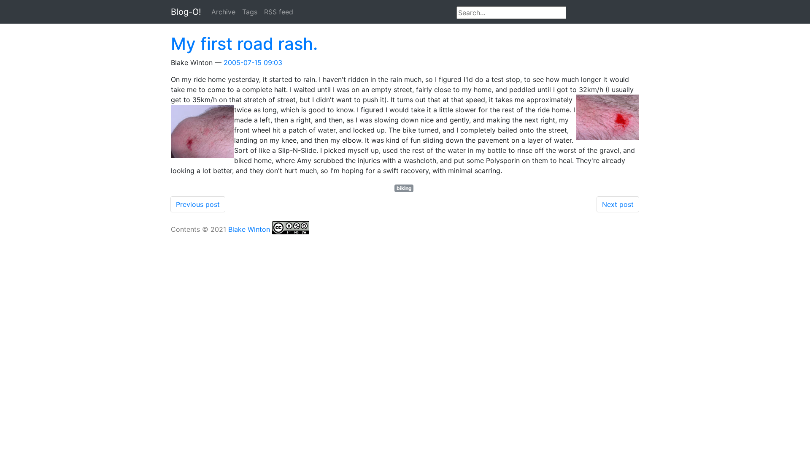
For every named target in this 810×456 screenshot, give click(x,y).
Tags (249, 12)
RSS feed (278, 12)
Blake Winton (249, 229)
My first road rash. (244, 43)
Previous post (198, 204)
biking (404, 188)
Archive (223, 12)
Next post (618, 204)
